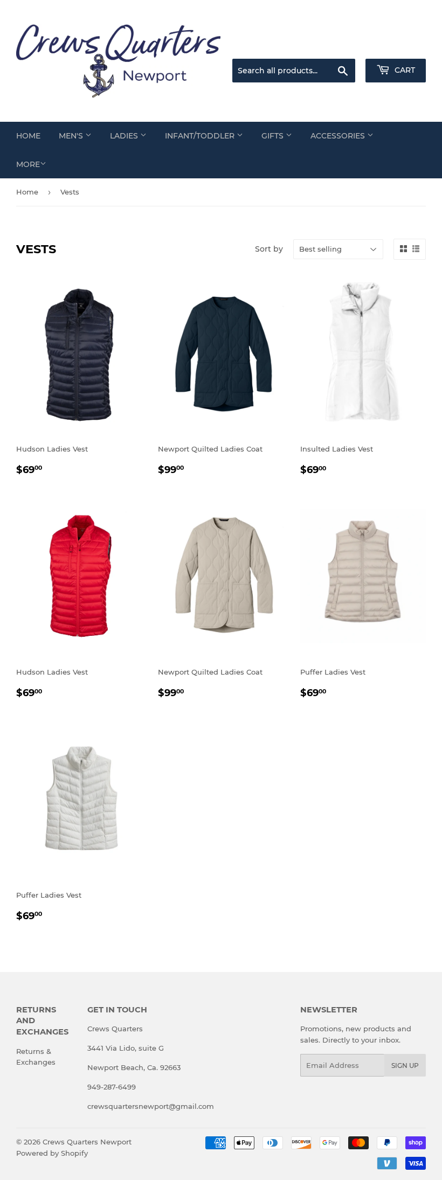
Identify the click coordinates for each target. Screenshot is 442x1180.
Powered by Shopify (52, 1153)
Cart (403, 70)
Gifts (273, 136)
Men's (72, 136)
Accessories (338, 136)
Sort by (269, 249)
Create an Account (396, 45)
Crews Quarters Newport (87, 1141)
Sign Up (405, 1065)
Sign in (340, 45)
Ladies (125, 136)
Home (28, 136)
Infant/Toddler (201, 136)
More (28, 164)
